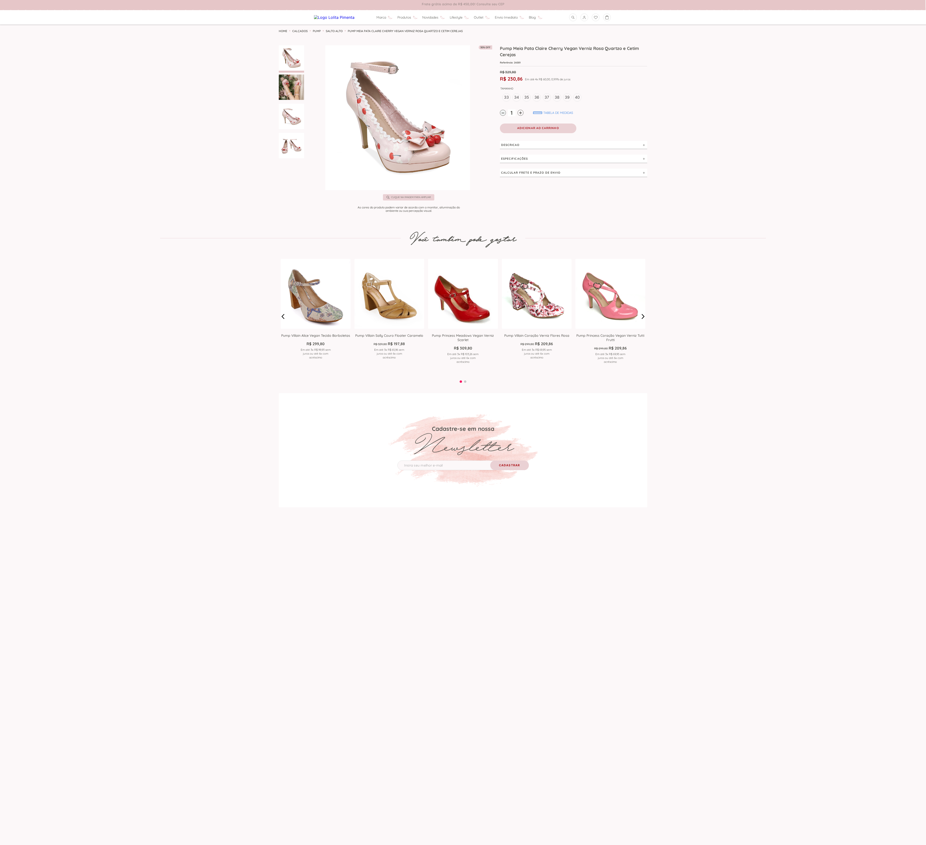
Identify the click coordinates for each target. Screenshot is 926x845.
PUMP (317, 31)
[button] (397, 118)
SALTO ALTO (334, 31)
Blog (532, 17)
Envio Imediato (506, 17)
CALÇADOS (300, 31)
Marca (381, 17)
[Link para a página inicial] (283, 31)
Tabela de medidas (558, 113)
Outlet (478, 17)
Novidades (430, 17)
